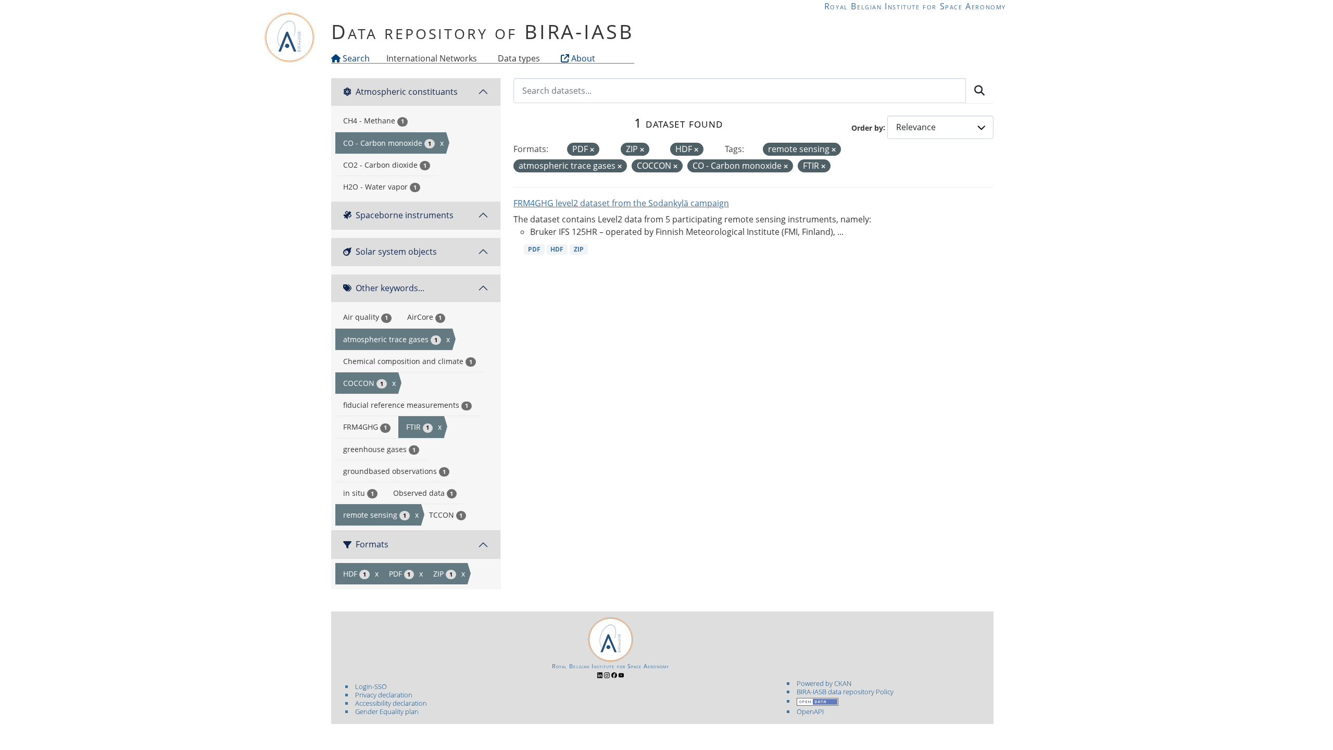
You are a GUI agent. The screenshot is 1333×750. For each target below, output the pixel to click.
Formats (372, 544)
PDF (534, 249)
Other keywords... (390, 288)
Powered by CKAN (824, 683)
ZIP (579, 249)
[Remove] (592, 150)
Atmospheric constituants (407, 91)
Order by (867, 127)
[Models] (479, 58)
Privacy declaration (383, 694)
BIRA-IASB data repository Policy (845, 691)
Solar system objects (396, 251)
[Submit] (979, 90)
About (582, 58)
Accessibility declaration (391, 703)
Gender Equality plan (387, 711)
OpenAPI (810, 711)
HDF (556, 249)
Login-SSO (371, 686)
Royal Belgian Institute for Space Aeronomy (915, 6)
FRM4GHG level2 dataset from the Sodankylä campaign (621, 203)
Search (355, 58)
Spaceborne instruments (405, 215)
